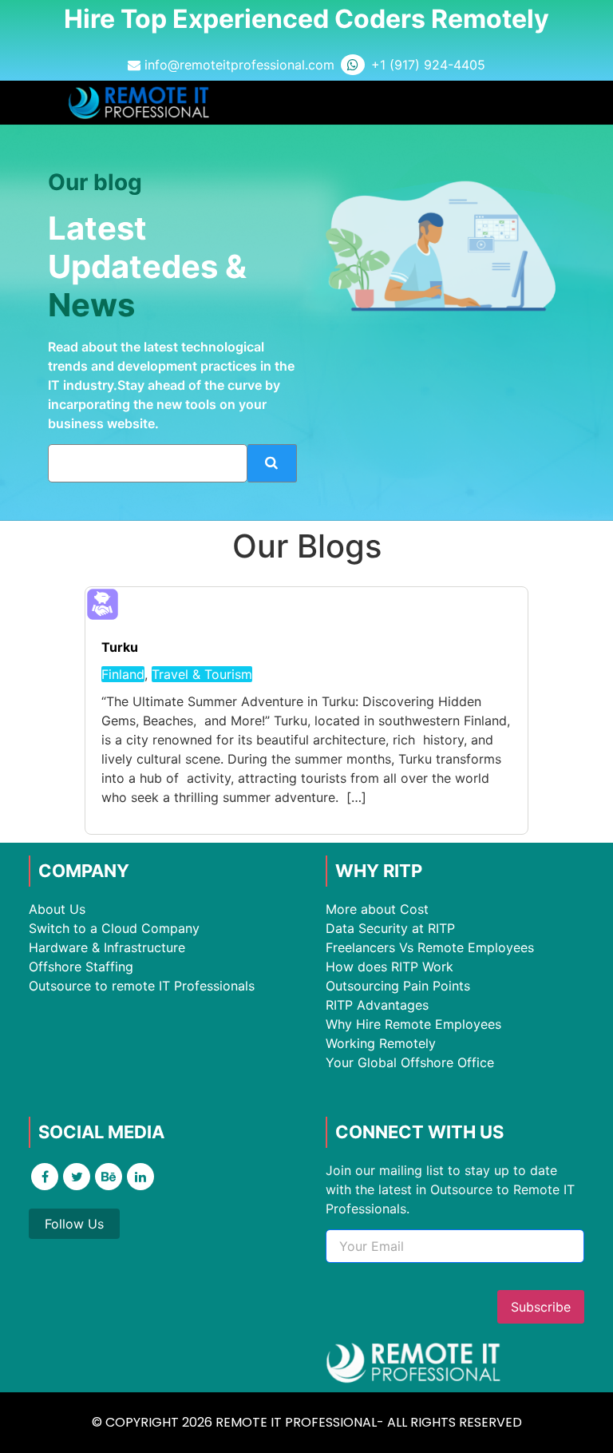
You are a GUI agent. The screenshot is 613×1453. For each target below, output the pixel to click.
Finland (122, 674)
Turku (119, 647)
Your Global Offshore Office (410, 1062)
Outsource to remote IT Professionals (142, 986)
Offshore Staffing (81, 967)
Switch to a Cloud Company (114, 928)
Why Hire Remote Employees (413, 1024)
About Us (57, 909)
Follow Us (74, 1224)
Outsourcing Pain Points (398, 986)
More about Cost (377, 909)
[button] (529, 102)
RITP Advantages (377, 1005)
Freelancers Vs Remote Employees (430, 947)
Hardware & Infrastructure (107, 947)
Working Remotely (381, 1043)
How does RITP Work (389, 967)
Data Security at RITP (390, 928)
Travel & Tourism (202, 674)
